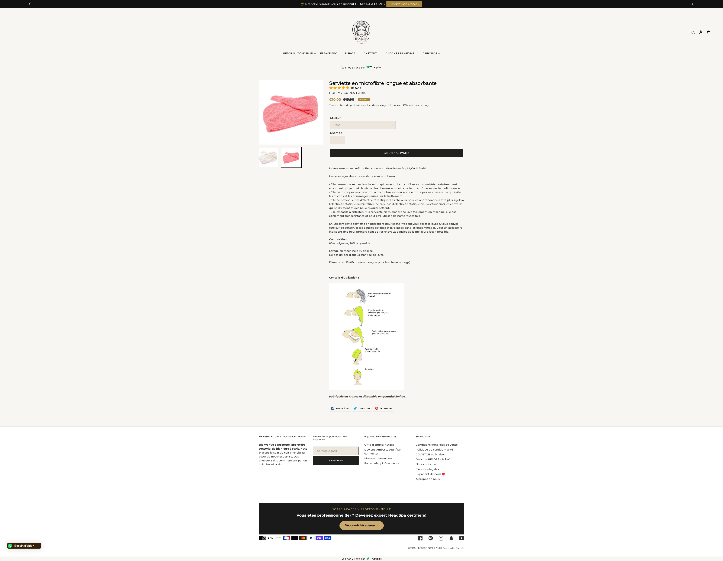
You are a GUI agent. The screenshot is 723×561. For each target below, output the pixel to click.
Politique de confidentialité (434, 449)
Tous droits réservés (453, 548)
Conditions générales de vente (437, 444)
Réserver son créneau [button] (404, 4)
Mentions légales (427, 469)
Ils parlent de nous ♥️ (430, 474)
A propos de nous (428, 479)
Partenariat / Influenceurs (381, 463)
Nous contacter (426, 464)
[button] (693, 4)
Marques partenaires (378, 458)
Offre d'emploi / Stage (379, 444)
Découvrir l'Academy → (361, 525)
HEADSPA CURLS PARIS (429, 548)
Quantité (336, 133)
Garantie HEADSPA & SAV (433, 459)
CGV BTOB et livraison (431, 454)
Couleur (335, 118)
